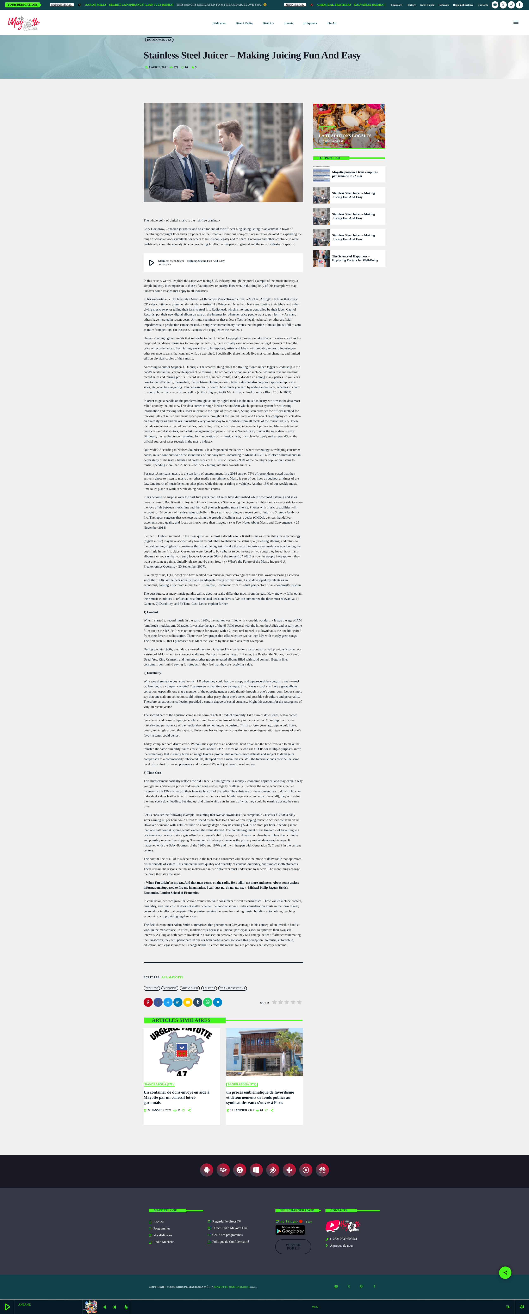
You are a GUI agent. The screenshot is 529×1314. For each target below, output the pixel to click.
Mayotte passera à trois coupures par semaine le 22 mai (355, 174)
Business (151, 988)
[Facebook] (519, 4)
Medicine (169, 988)
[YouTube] (495, 4)
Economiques (159, 40)
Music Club (190, 988)
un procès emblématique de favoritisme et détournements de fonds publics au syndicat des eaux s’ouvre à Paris (260, 1097)
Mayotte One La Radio (231, 1286)
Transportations (232, 988)
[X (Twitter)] (503, 4)
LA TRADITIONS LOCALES (345, 136)
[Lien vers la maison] (23, 22)
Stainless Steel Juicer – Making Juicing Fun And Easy (353, 195)
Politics (209, 988)
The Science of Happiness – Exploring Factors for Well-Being (355, 258)
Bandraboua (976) (159, 1084)
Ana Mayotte (172, 977)
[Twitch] (511, 4)
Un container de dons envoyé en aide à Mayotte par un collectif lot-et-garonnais (176, 1097)
